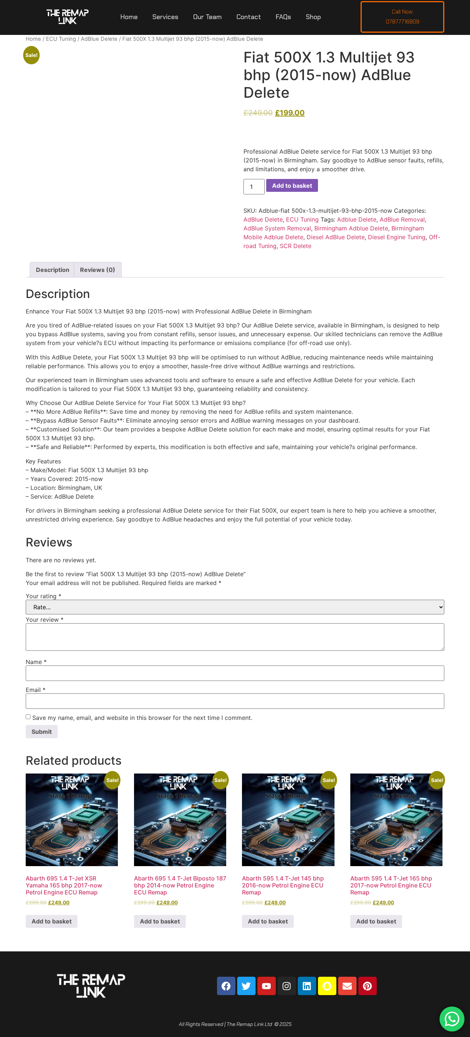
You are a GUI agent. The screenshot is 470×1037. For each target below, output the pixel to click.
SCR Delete (295, 246)
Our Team (207, 16)
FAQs (283, 16)
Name (36, 662)
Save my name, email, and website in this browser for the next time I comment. (142, 718)
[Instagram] (287, 986)
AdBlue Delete (99, 39)
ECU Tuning (61, 39)
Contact (248, 16)
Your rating (43, 596)
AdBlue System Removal (277, 228)
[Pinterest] (367, 986)
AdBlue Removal (402, 219)
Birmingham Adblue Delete (351, 228)
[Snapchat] (327, 986)
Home (129, 16)
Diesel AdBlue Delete (336, 237)
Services (165, 16)
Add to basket (292, 185)
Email (36, 690)
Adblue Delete (356, 219)
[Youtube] (266, 986)
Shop (313, 16)
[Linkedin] (307, 986)
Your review (45, 619)
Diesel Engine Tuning (397, 237)
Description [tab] (52, 269)
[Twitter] (246, 986)
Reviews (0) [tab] (97, 269)
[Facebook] (226, 986)
